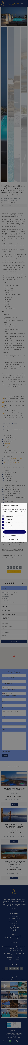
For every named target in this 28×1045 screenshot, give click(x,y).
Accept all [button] (14, 532)
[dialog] (14, 522)
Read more (5, 513)
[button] (14, 539)
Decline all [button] (14, 535)
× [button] (24, 504)
